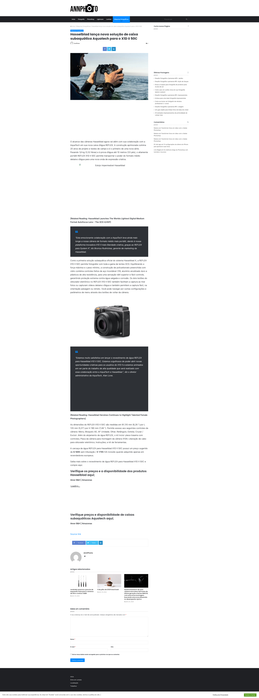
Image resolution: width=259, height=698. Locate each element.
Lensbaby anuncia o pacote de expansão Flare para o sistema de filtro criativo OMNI (81, 591)
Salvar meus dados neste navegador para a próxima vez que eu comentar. (96, 654)
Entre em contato (76, 680)
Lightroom (100, 19)
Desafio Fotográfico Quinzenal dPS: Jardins (169, 78)
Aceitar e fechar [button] (250, 695)
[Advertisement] (109, 123)
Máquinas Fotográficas (121, 19)
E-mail (73, 647)
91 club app (157, 144)
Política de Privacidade (220, 695)
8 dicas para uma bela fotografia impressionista (170, 98)
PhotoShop (90, 19)
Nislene (156, 128)
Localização (74, 683)
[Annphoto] (84, 8)
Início (73, 19)
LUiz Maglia (157, 150)
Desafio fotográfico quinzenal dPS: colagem (169, 106)
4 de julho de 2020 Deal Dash (108, 590)
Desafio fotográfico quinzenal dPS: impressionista (171, 95)
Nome (72, 639)
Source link (75, 534)
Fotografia (81, 19)
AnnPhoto (77, 43)
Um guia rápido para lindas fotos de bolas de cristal (171, 110)
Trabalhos (73, 686)
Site (112, 647)
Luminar (108, 19)
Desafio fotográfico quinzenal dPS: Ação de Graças (171, 81)
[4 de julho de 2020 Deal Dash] (109, 581)
